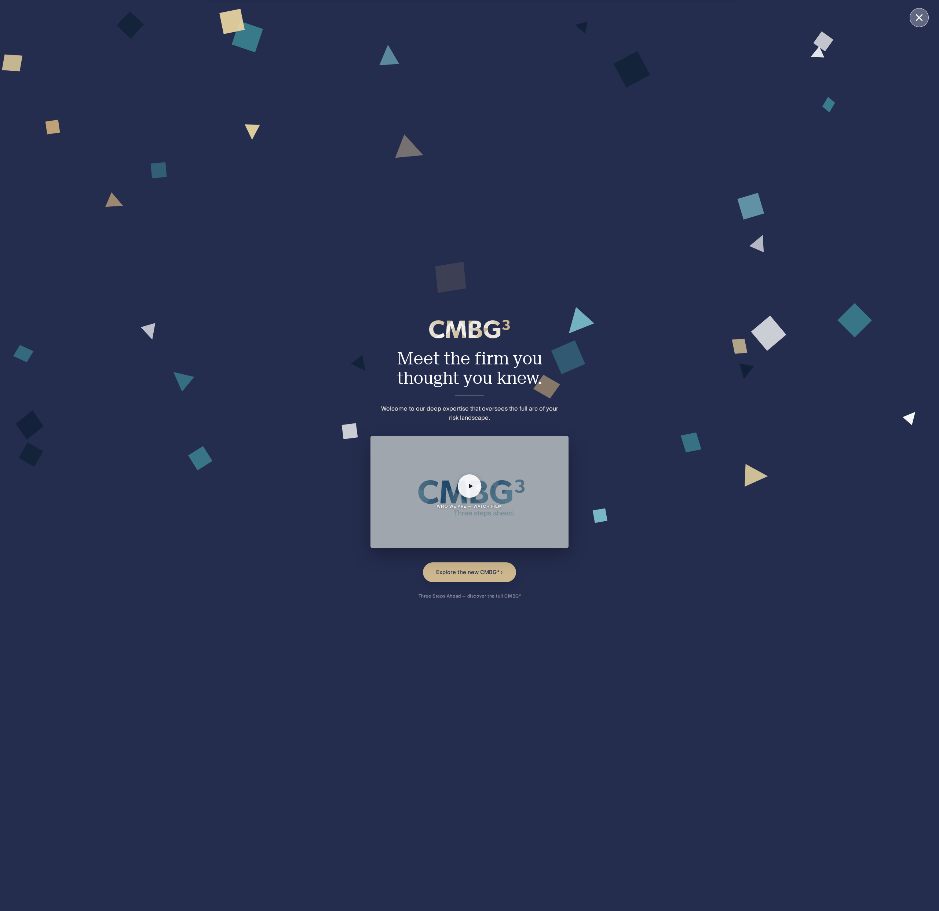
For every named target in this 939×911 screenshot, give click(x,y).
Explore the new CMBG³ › (469, 572)
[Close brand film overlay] (919, 17)
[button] (469, 492)
